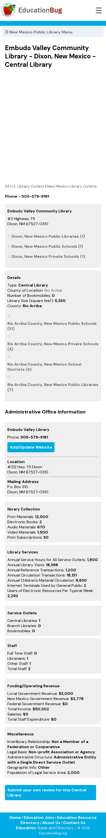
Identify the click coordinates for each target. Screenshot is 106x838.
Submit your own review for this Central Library (46, 792)
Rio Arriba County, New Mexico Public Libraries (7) (52, 387)
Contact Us (74, 822)
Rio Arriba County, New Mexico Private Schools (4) (53, 346)
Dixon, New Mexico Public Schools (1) (47, 246)
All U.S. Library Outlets (24, 186)
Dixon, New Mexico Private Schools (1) (48, 256)
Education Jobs (39, 817)
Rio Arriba (53, 290)
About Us (51, 822)
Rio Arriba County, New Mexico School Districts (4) (44, 367)
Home (15, 817)
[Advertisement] (53, 126)
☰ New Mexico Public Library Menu (38, 32)
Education (26, 827)
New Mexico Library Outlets (72, 186)
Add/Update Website (31, 447)
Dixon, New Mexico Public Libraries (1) (48, 236)
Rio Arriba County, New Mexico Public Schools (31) (52, 326)
